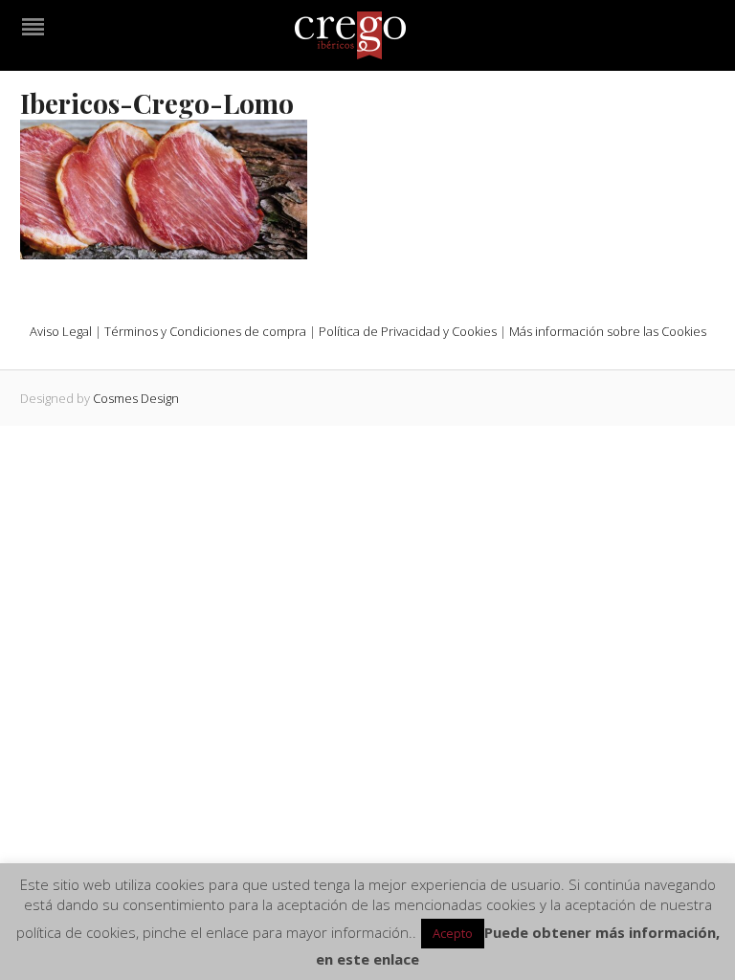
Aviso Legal (61, 331)
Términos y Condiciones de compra (205, 331)
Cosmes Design (136, 398)
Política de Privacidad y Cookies (408, 331)
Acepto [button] (453, 933)
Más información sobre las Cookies (607, 331)
